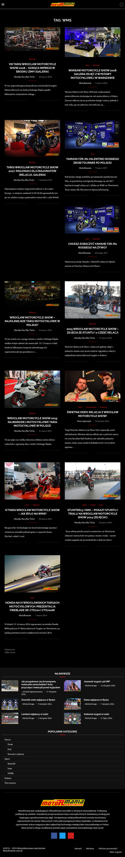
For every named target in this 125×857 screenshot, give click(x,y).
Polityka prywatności (108, 848)
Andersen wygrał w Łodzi (96, 714)
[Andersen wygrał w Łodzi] (72, 718)
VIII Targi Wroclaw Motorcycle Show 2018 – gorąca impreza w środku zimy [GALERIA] (32, 67)
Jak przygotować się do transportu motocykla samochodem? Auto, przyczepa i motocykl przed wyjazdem (40, 684)
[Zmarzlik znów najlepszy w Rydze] (10, 704)
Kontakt (78, 848)
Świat (10, 744)
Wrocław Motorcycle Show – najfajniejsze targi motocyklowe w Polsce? (32, 321)
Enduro (8, 778)
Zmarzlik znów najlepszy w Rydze (38, 700)
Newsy (8, 739)
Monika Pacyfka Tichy (24, 76)
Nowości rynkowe (16, 754)
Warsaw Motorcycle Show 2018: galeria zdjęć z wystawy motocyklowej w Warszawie (92, 74)
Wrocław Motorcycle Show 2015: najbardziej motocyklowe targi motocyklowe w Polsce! (32, 422)
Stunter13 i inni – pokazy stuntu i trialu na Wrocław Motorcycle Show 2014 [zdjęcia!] (92, 513)
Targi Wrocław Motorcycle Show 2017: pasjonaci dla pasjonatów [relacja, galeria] (32, 171)
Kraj (9, 749)
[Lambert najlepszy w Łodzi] (10, 718)
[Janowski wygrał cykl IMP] (72, 685)
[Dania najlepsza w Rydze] (72, 704)
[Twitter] (62, 836)
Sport (7, 758)
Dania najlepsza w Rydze (96, 700)
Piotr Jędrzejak (84, 421)
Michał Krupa (91, 685)
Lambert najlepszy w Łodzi (34, 714)
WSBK (11, 773)
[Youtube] (71, 836)
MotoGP (11, 763)
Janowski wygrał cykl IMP (97, 681)
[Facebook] (54, 836)
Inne (10, 768)
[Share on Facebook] (32, 100)
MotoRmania (85, 83)
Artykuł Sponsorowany (33, 691)
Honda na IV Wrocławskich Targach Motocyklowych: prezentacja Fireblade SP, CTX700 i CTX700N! (32, 606)
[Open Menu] (3, 4)
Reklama (90, 848)
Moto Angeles (116, 852)
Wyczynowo (10, 782)
